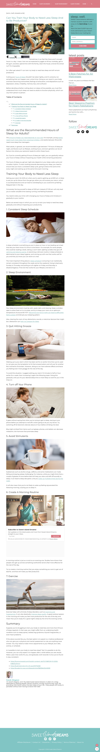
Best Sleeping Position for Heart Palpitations (82, 104)
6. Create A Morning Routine (23, 120)
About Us (80, 742)
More (84, 4)
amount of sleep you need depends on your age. (26, 138)
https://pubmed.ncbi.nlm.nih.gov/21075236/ (25, 666)
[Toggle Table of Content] (7, 102)
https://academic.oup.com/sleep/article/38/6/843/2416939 (30, 668)
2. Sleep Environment (21, 111)
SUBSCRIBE (83, 46)
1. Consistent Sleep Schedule (22, 109)
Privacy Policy (57, 742)
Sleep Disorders (44, 4)
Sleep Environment (61, 4)
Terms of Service (69, 742)
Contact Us (36, 742)
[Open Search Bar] (92, 4)
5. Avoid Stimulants (20, 118)
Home (34, 4)
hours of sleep (20, 77)
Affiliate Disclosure (23, 742)
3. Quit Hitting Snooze (21, 113)
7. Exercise (17, 123)
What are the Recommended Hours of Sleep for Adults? (29, 104)
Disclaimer (46, 742)
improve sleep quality (38, 614)
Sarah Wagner (12, 680)
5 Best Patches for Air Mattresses (81, 75)
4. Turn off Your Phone (21, 116)
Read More (72, 85)
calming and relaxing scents (16, 252)
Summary (15, 125)
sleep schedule (36, 261)
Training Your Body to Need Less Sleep (24, 106)
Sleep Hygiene (75, 4)
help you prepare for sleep (29, 321)
